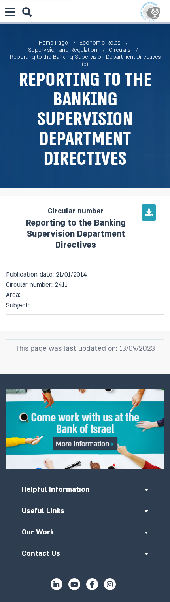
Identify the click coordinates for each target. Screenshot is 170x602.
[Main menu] (10, 12)
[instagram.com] (110, 584)
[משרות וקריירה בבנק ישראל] (85, 429)
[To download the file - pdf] (149, 212)
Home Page (53, 43)
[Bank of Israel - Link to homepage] (150, 12)
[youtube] (74, 584)
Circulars (119, 50)
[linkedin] (56, 584)
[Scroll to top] (85, 374)
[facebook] (92, 584)
